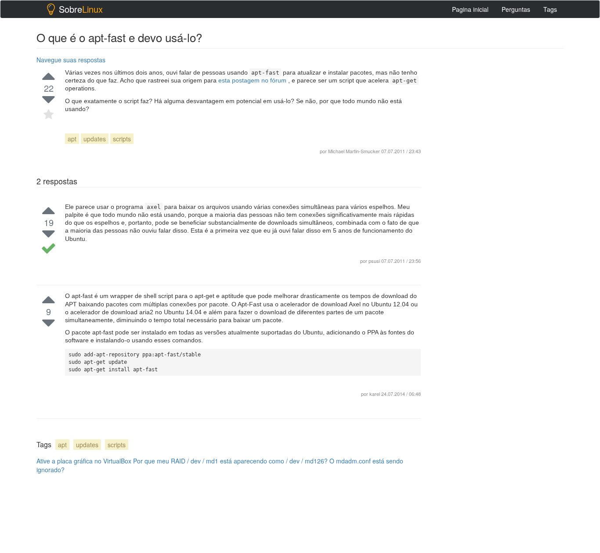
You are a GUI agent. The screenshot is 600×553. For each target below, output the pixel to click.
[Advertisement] (498, 184)
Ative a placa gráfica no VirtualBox (83, 460)
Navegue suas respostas (70, 59)
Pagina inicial (470, 9)
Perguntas (516, 9)
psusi (374, 260)
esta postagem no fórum (253, 80)
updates (94, 138)
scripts (122, 138)
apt (72, 138)
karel (375, 393)
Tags (550, 9)
